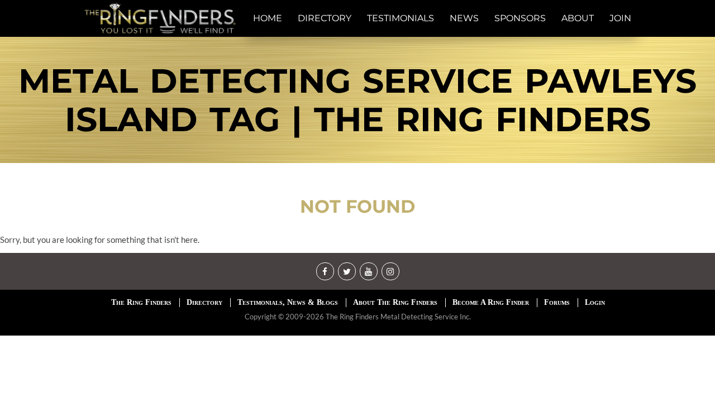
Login (595, 302)
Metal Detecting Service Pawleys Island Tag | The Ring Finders (357, 100)
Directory (204, 302)
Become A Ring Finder (490, 302)
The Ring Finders (141, 302)
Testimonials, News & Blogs (287, 302)
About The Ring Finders (395, 302)
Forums (557, 302)
